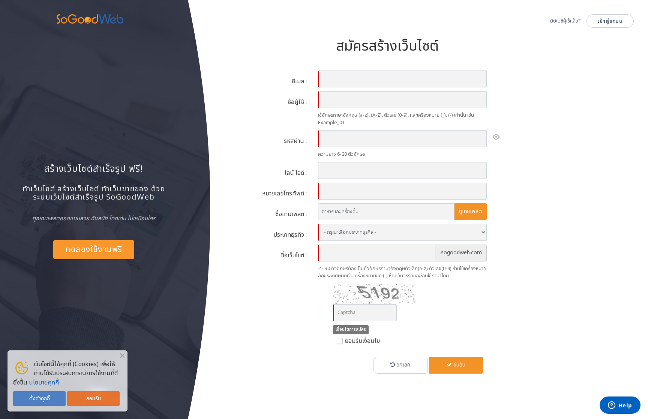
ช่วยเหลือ (476, 26)
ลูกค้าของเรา (342, 26)
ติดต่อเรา (521, 26)
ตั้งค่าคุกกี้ (39, 398)
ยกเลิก (402, 365)
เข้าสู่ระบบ (610, 21)
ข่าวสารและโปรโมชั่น (412, 26)
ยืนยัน (458, 365)
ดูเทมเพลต (470, 211)
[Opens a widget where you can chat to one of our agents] (619, 405)
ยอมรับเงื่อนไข (362, 340)
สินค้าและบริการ (278, 26)
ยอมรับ (93, 398)
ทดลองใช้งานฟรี (93, 249)
